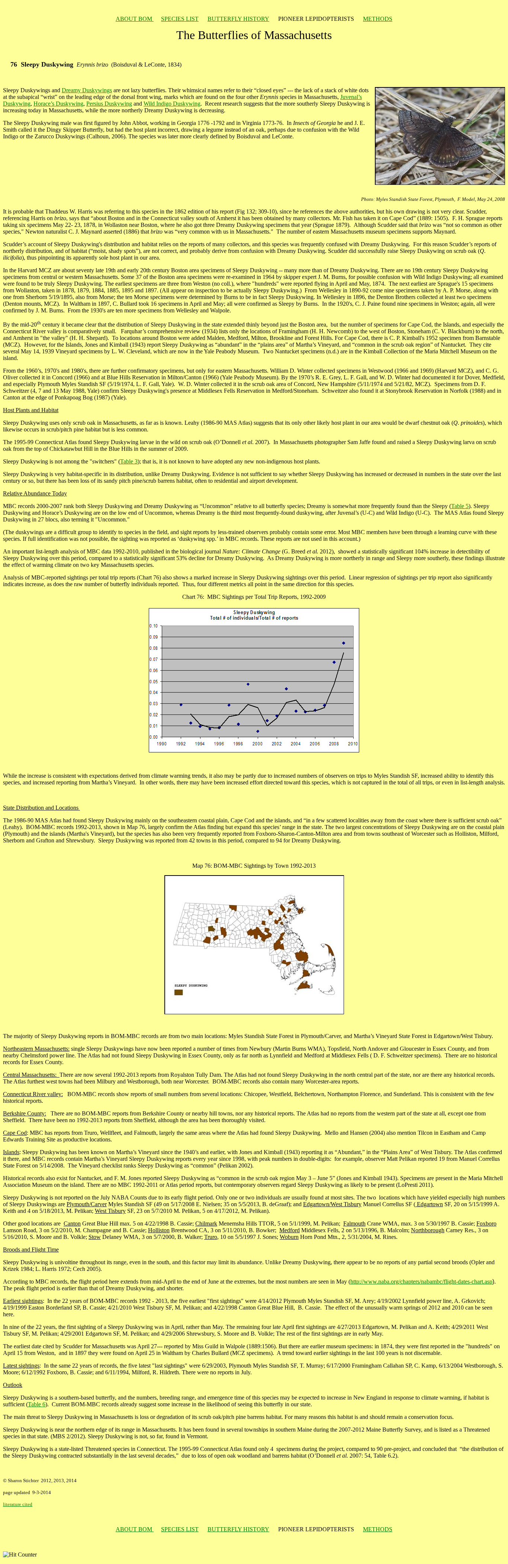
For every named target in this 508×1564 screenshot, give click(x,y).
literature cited (17, 1504)
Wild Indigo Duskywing (172, 103)
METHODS (377, 19)
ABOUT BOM (135, 19)
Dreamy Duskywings (87, 90)
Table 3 (129, 461)
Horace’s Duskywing (58, 103)
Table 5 (460, 506)
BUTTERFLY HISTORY (238, 19)
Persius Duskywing (109, 103)
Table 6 (36, 1404)
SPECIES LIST (180, 19)
